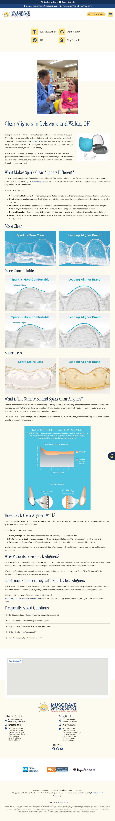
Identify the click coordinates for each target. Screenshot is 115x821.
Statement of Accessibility (73, 790)
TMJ (42, 40)
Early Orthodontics (48, 31)
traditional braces (35, 141)
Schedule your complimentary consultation (23, 598)
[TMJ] (34, 40)
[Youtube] (61, 748)
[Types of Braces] (62, 32)
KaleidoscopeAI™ (97, 793)
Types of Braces (73, 31)
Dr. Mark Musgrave (36, 181)
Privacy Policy (45, 790)
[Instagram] (57, 748)
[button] (110, 14)
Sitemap (36, 790)
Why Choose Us (73, 40)
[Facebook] (53, 748)
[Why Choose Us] (62, 40)
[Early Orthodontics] (34, 32)
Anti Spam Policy (57, 790)
